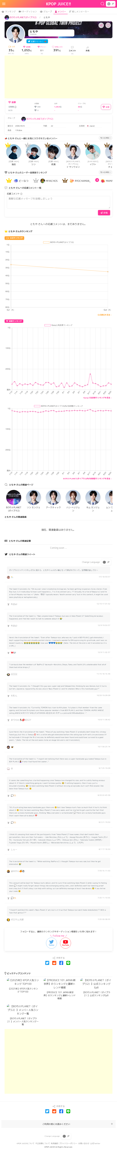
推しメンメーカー (80, 11)
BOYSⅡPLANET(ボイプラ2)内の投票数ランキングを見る (86, 478)
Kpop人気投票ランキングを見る (96, 397)
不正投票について (42, 1143)
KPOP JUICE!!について (25, 1143)
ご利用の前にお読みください (56, 1124)
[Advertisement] (58, 77)
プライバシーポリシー (68, 1143)
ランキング (10, 11)
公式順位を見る (104, 314)
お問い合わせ (83, 1143)
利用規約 (54, 1143)
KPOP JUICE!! (58, 4)
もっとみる (104, 138)
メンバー (62, 11)
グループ (47, 11)
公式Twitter (95, 1143)
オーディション (29, 11)
